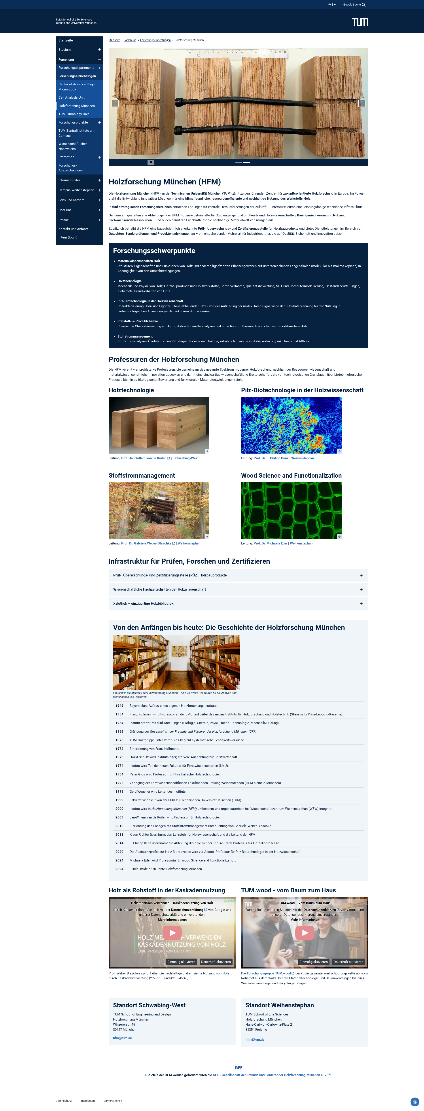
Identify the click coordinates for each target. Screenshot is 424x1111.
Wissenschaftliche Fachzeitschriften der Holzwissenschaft (159, 589)
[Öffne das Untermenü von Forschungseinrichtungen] (99, 76)
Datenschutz (64, 1100)
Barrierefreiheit (113, 1100)
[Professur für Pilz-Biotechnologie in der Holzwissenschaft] (291, 425)
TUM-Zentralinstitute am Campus (77, 133)
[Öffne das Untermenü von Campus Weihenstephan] (99, 190)
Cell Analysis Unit (72, 97)
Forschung (66, 60)
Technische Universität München (76, 22)
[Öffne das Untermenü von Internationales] (99, 180)
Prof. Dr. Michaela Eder (270, 543)
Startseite (66, 40)
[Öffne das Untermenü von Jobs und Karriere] (99, 200)
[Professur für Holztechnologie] (159, 425)
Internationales (70, 180)
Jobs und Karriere (71, 200)
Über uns (65, 210)
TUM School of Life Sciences (74, 19)
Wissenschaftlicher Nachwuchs (73, 146)
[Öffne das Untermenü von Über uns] (99, 210)
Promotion (66, 157)
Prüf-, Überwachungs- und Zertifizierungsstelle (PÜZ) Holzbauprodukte (170, 575)
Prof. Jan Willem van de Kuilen (143, 458)
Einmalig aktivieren (181, 962)
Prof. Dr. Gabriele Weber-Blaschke (146, 543)
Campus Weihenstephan (76, 190)
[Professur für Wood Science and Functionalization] (291, 510)
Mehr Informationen (172, 920)
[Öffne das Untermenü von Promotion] (99, 157)
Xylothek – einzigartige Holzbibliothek (143, 603)
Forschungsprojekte (73, 122)
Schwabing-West (186, 458)
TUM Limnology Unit (74, 114)
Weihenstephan (302, 458)
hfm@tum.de (122, 1038)
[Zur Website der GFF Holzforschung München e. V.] (238, 1067)
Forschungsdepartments (76, 68)
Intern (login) (68, 237)
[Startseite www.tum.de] (360, 22)
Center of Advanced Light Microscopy (77, 86)
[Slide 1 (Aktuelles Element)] (238, 162)
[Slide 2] (246, 162)
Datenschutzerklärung (187, 910)
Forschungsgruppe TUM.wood (269, 973)
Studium (65, 50)
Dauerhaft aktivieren (216, 962)
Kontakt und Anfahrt (73, 229)
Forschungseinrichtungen (77, 76)
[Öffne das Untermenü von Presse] (99, 220)
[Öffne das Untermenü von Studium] (99, 49)
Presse (64, 220)
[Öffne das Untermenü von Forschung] (99, 59)
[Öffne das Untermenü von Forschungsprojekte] (99, 122)
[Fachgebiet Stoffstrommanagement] (159, 510)
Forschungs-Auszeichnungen (71, 168)
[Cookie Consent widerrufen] (415, 1102)
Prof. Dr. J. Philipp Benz (271, 458)
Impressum (87, 1100)
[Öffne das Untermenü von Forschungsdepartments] (99, 68)
